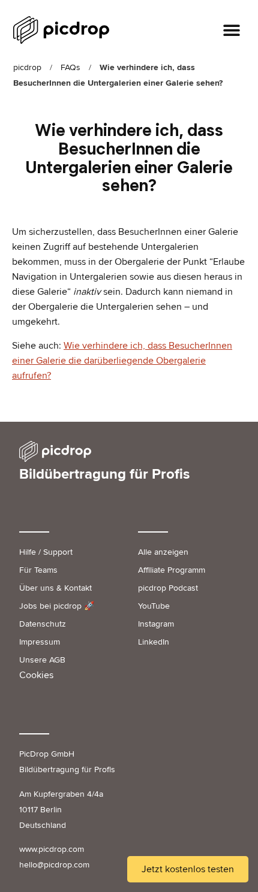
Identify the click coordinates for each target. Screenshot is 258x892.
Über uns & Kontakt (55, 588)
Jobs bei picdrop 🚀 (56, 606)
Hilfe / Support (46, 552)
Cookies (36, 675)
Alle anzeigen (163, 552)
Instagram (156, 624)
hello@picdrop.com (54, 865)
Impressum (39, 642)
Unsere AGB (42, 660)
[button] (231, 30)
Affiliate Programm (171, 570)
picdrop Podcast (168, 588)
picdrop (27, 67)
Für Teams (38, 570)
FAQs (70, 67)
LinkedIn (153, 642)
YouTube (154, 606)
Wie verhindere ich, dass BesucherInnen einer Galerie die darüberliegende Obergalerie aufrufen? (122, 361)
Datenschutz (42, 624)
